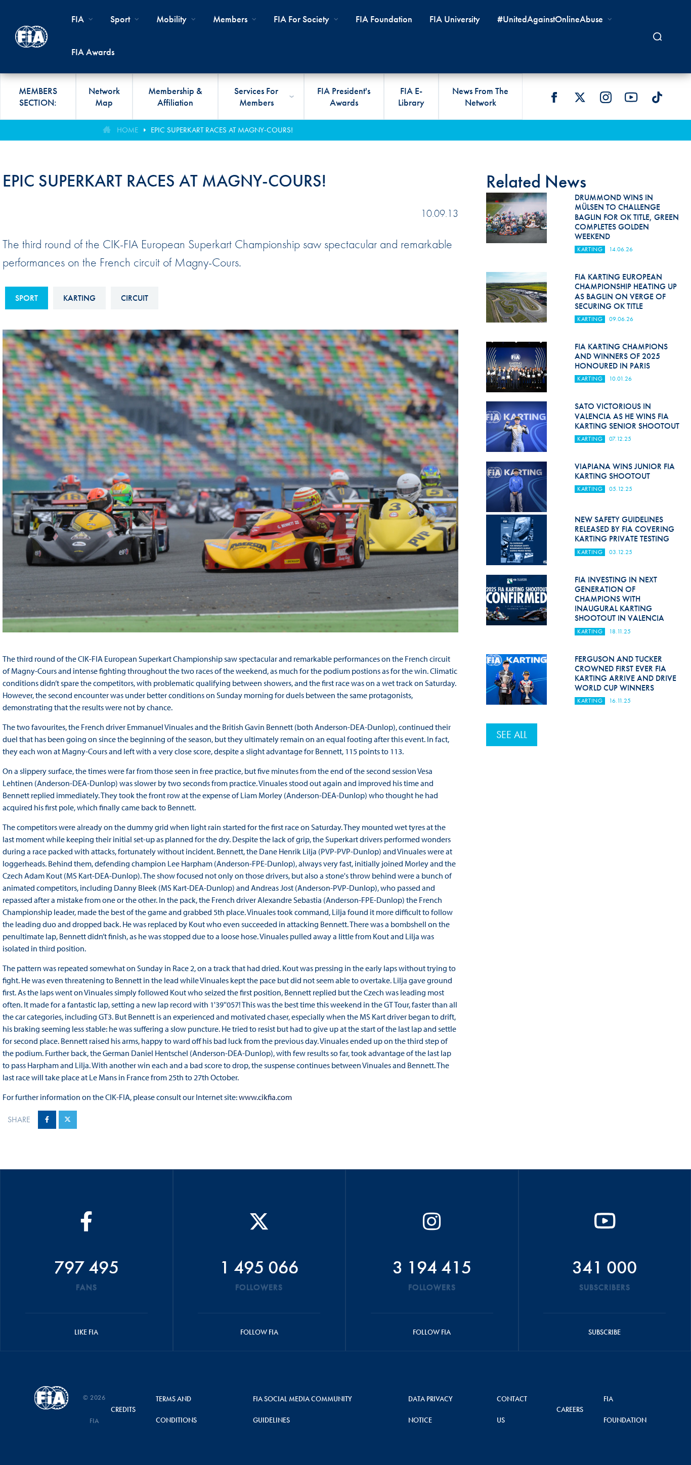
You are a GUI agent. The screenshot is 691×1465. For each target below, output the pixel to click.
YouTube (631, 97)
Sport (26, 298)
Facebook (554, 97)
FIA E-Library (411, 96)
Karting (79, 298)
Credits (123, 1409)
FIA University (454, 19)
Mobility (171, 19)
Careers (569, 1409)
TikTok (657, 97)
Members (230, 19)
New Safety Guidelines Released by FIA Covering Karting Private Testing (624, 529)
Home (127, 130)
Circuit (134, 298)
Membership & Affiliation (175, 96)
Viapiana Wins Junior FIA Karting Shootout (625, 471)
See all (511, 734)
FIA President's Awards (343, 96)
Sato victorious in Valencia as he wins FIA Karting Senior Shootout (627, 416)
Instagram (605, 97)
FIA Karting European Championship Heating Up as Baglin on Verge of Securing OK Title (626, 291)
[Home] (31, 37)
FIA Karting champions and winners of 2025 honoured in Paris (621, 356)
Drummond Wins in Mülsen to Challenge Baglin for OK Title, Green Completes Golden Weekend (627, 217)
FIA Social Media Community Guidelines (302, 1409)
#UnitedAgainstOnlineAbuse (550, 19)
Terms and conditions (176, 1409)
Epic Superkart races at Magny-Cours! (222, 130)
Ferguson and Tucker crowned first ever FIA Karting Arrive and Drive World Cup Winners (625, 674)
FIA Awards (92, 52)
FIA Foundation (384, 19)
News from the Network (480, 96)
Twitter (579, 97)
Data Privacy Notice (430, 1409)
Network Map (104, 96)
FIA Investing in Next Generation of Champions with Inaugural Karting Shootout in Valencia (619, 599)
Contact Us (512, 1409)
